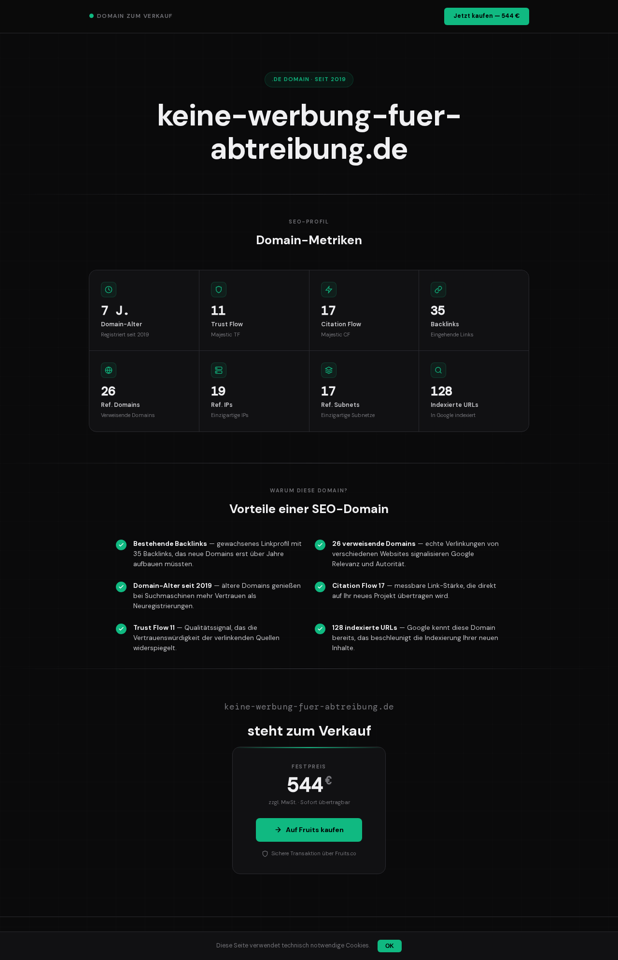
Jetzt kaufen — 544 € (486, 16)
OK (389, 946)
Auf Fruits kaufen (315, 829)
